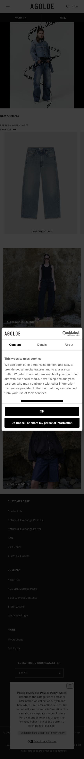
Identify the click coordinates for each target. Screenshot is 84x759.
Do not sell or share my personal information (42, 422)
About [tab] (69, 344)
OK (42, 411)
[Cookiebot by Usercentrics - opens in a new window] (62, 333)
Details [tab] (42, 344)
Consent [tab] (15, 344)
